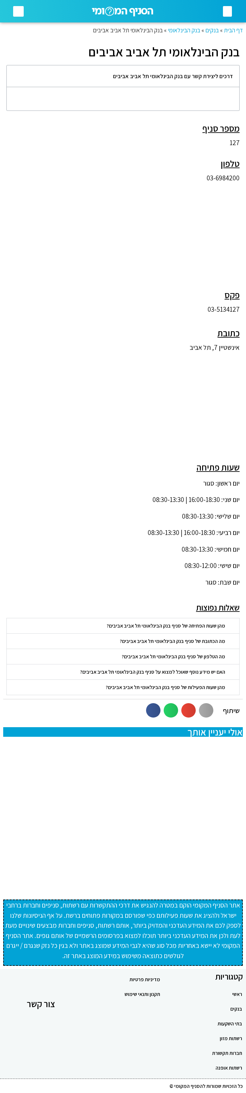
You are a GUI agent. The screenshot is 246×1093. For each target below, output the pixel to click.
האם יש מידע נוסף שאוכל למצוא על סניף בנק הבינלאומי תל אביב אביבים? (152, 672)
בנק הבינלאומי (184, 30)
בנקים (212, 30)
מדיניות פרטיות (144, 979)
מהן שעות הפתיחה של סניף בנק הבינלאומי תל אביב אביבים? (166, 625)
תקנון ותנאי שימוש (142, 994)
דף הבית (233, 30)
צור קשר (41, 1004)
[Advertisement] (123, 232)
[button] (227, 11)
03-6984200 (223, 178)
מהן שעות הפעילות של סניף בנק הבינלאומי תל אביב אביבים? (165, 687)
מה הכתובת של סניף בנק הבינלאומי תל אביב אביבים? (172, 641)
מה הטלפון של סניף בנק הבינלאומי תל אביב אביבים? (173, 656)
